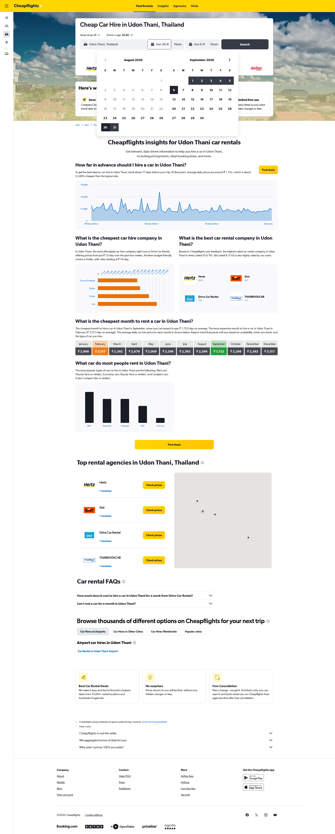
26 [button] (133, 118)
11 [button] (124, 99)
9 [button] (105, 99)
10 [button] (114, 99)
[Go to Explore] (7, 42)
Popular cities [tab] (193, 631)
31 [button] (114, 127)
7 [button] (152, 90)
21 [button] (152, 108)
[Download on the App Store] (253, 786)
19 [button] (133, 108)
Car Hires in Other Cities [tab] (128, 631)
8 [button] (161, 90)
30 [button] (105, 127)
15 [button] (161, 99)
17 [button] (114, 108)
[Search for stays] (7, 26)
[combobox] (90, 35)
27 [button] (142, 118)
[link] (268, 170)
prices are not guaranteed (154, 722)
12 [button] (133, 99)
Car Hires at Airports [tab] (92, 631)
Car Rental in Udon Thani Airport (98, 651)
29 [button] (161, 118)
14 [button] (152, 99)
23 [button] (105, 118)
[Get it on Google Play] (253, 777)
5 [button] (133, 90)
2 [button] (105, 90)
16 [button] (105, 108)
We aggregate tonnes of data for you (103, 740)
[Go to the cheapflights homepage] (28, 6)
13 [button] (142, 99)
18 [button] (124, 108)
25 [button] (124, 118)
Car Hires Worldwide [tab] (164, 631)
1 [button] (161, 80)
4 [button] (124, 90)
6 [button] (142, 90)
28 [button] (152, 118)
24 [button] (115, 118)
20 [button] (142, 108)
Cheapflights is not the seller (98, 733)
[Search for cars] (7, 34)
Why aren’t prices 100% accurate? (101, 747)
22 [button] (161, 108)
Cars (77, 125)
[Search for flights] (7, 18)
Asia (87, 125)
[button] (6, 6)
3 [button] (115, 90)
